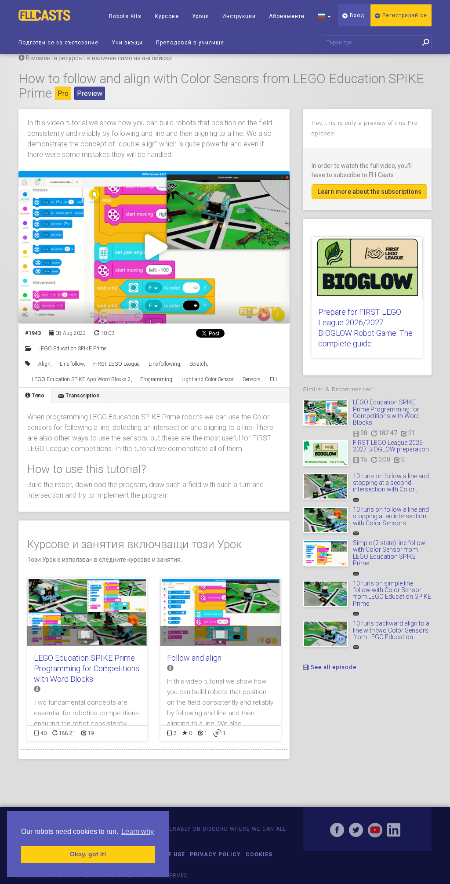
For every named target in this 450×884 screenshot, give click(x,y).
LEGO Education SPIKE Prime (72, 349)
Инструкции (239, 16)
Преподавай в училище (190, 43)
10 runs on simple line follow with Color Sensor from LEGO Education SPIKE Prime (392, 593)
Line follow (72, 364)
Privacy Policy (215, 854)
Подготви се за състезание (58, 43)
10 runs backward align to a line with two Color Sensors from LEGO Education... (391, 630)
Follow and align (194, 657)
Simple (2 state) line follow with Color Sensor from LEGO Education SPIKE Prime (389, 553)
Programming (156, 379)
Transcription (81, 396)
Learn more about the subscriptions (369, 191)
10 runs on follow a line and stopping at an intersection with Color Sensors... (391, 516)
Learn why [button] (137, 831)
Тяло (37, 396)
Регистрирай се (404, 15)
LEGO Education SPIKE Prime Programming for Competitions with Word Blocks (86, 668)
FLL (274, 379)
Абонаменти (287, 16)
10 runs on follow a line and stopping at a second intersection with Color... (391, 483)
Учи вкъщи (127, 43)
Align (44, 364)
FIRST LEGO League (116, 364)
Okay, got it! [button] (88, 854)
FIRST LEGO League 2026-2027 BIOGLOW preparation (391, 446)
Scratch (198, 364)
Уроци (200, 16)
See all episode (332, 667)
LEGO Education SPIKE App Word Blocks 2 (81, 379)
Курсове (167, 16)
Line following (164, 364)
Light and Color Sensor (207, 379)
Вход (356, 15)
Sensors (252, 379)
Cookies (259, 854)
